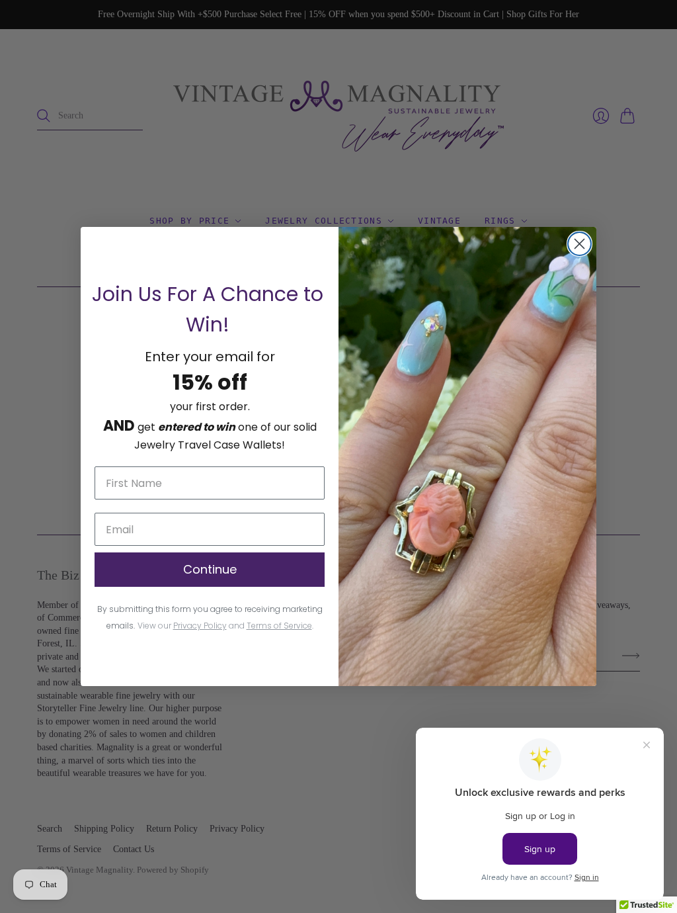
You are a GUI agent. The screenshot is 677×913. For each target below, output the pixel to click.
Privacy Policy (200, 625)
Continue (210, 569)
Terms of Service (279, 625)
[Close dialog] (579, 243)
